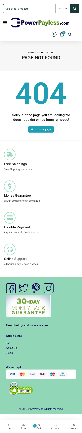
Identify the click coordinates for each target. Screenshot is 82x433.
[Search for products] (74, 8)
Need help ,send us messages (27, 325)
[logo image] (40, 22)
